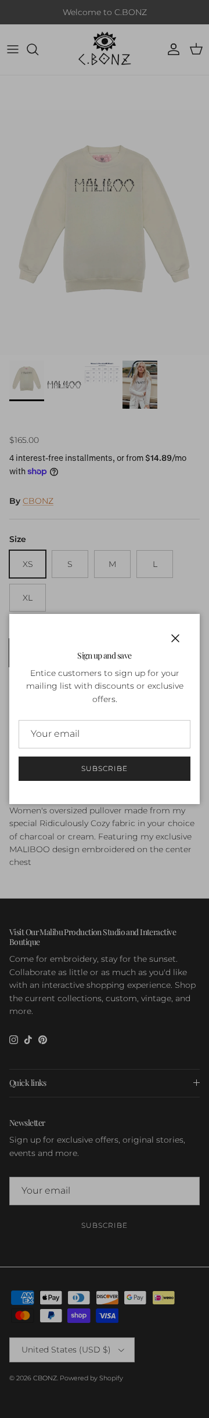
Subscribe (104, 768)
